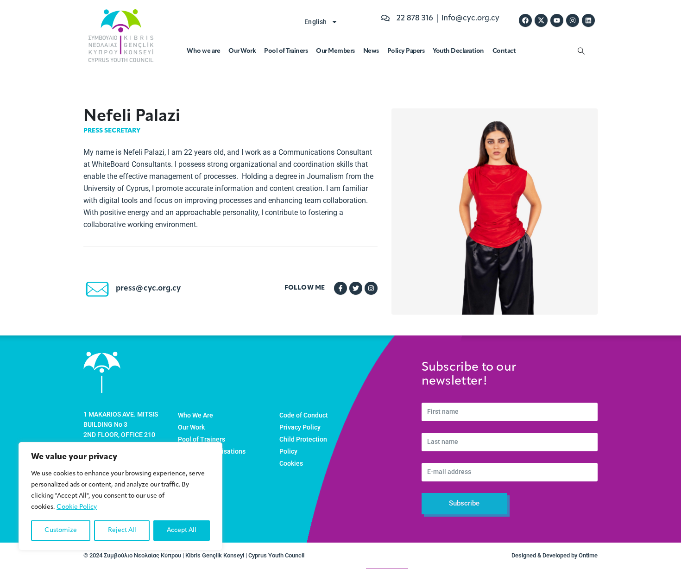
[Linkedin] (588, 20)
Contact (504, 51)
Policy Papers (406, 51)
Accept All (181, 530)
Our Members (335, 51)
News (371, 51)
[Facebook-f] (340, 288)
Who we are (203, 51)
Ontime (588, 555)
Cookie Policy (77, 507)
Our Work (242, 51)
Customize (60, 530)
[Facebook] (525, 20)
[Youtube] (556, 20)
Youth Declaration (458, 51)
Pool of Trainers (286, 51)
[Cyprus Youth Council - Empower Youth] (120, 35)
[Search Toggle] (581, 51)
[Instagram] (572, 20)
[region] (120, 496)
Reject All (122, 530)
